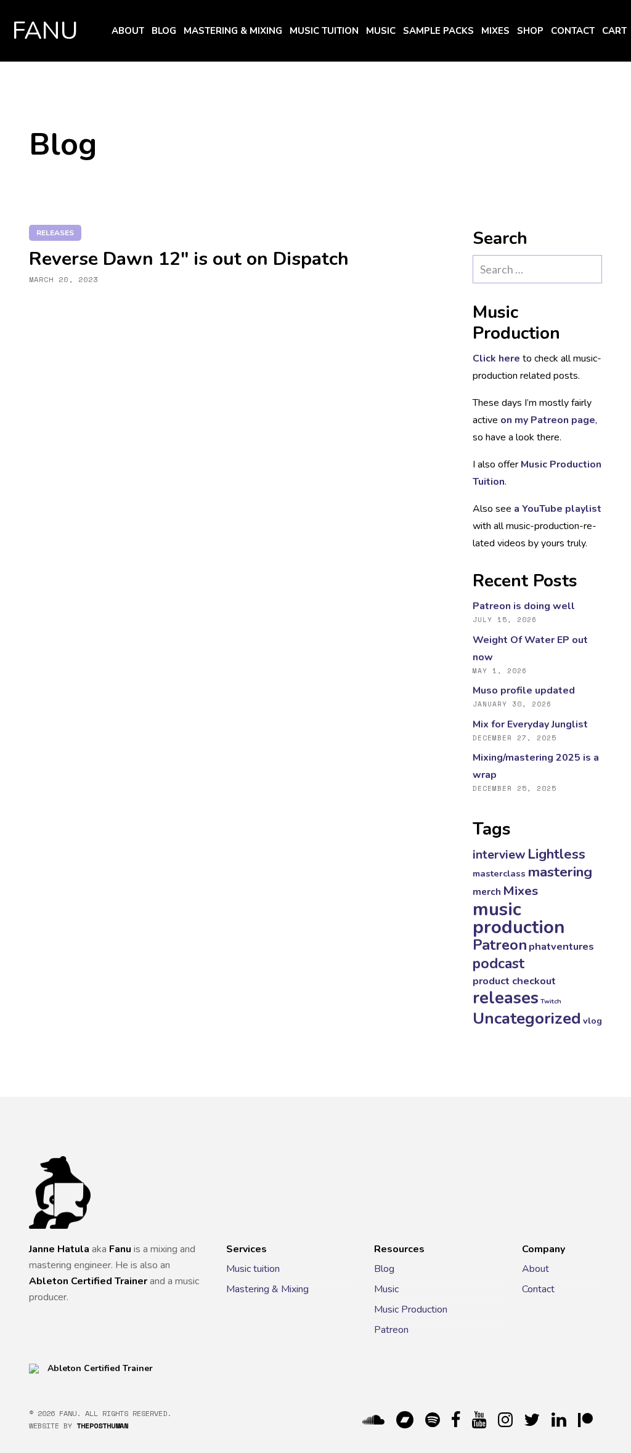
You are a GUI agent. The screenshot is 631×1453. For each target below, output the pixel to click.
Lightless (556, 854)
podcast (498, 963)
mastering (559, 871)
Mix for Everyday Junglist (530, 724)
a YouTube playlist (557, 509)
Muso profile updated (524, 690)
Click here (496, 358)
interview (499, 854)
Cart (614, 31)
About (128, 31)
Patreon (500, 945)
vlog (592, 1020)
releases (55, 233)
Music (381, 31)
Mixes (495, 31)
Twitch (550, 1001)
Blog (164, 31)
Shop (530, 31)
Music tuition (324, 31)
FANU (45, 30)
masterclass (499, 873)
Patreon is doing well (524, 606)
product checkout (514, 981)
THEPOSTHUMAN (102, 1425)
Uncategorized (527, 1018)
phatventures (561, 946)
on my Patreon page (547, 420)
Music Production (410, 1309)
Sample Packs (438, 31)
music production (519, 918)
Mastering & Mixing (233, 31)
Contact (573, 31)
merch (487, 892)
